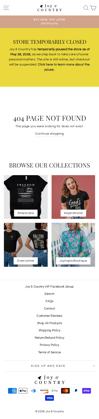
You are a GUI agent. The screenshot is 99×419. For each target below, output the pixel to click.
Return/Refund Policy (49, 337)
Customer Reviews (49, 315)
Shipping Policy (49, 330)
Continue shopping (49, 133)
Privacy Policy (49, 345)
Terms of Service (49, 352)
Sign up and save (48, 366)
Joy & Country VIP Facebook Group (49, 286)
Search (49, 293)
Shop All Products (49, 323)
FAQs (49, 301)
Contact (49, 308)
